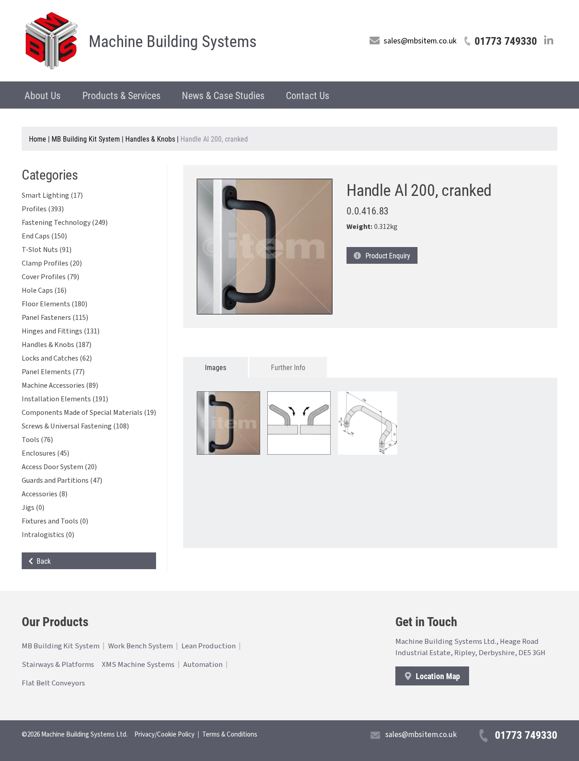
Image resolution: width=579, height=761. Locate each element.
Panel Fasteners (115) (55, 318)
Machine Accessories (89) (60, 385)
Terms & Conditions (229, 734)
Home (37, 138)
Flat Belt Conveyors (53, 683)
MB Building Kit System (86, 138)
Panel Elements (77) (53, 372)
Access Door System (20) (59, 467)
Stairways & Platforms (58, 664)
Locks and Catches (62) (57, 358)
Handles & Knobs (150, 138)
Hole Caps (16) (44, 290)
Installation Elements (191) (65, 399)
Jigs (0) (33, 508)
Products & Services (121, 95)
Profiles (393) (43, 209)
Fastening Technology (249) (65, 223)
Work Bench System (140, 646)
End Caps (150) (44, 236)
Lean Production (208, 646)
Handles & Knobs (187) (56, 345)
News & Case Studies (223, 95)
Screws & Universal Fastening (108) (75, 426)
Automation (203, 664)
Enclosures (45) (45, 453)
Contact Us (307, 95)
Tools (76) (37, 440)
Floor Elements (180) (54, 304)
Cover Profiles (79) (50, 277)
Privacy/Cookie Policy (164, 734)
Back (42, 561)
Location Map (437, 676)
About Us (42, 95)
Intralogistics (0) (48, 535)
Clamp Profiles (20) (52, 263)
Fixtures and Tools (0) (55, 521)
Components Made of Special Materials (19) (89, 413)
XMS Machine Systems (138, 664)
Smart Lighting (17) (52, 195)
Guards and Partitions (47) (62, 480)
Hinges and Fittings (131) (61, 331)
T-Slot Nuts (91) (46, 250)
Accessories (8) (44, 494)
